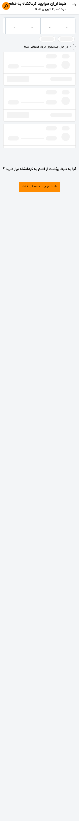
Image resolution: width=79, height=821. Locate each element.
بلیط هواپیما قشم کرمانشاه (39, 186)
